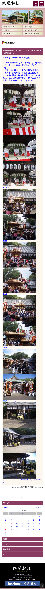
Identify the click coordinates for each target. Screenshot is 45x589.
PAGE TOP (42, 586)
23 (39, 526)
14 (28, 523)
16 (39, 523)
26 (17, 530)
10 (5, 523)
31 (5, 533)
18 (11, 526)
